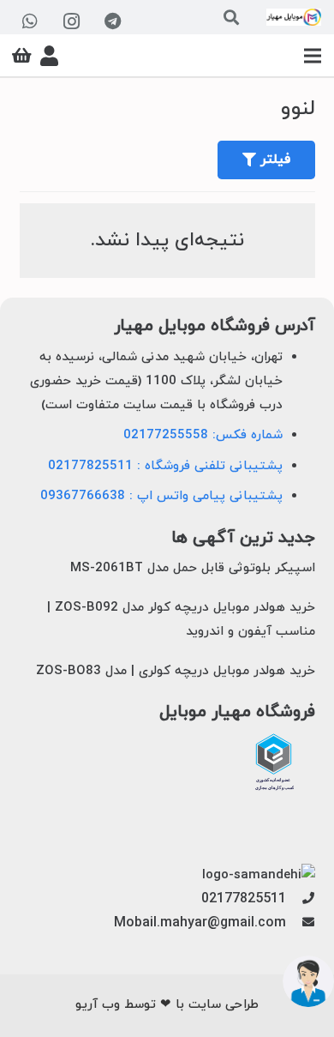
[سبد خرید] (21, 55)
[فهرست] (312, 55)
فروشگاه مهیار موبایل (237, 712)
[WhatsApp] (30, 21)
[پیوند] (293, 17)
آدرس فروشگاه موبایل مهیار (214, 326)
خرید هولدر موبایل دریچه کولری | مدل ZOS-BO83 (175, 671)
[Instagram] (71, 21)
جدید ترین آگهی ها (243, 538)
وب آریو (97, 1005)
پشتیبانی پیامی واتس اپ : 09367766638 (161, 496)
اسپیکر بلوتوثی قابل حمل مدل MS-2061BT (192, 568)
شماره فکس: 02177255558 (203, 435)
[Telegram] (112, 21)
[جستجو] (231, 17)
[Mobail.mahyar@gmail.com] (300, 924)
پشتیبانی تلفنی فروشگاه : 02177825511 (165, 466)
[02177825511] (300, 900)
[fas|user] (49, 55)
